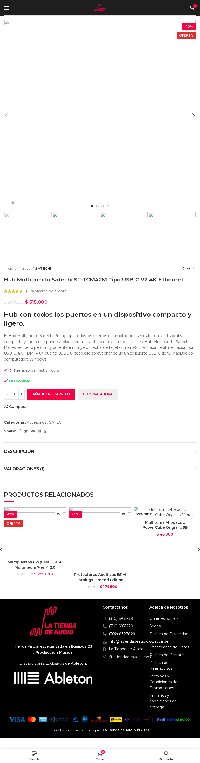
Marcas (24, 268)
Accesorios (36, 422)
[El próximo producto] (193, 268)
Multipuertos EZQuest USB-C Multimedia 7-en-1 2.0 (35, 565)
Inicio (9, 268)
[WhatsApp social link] (45, 431)
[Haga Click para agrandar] (13, 203)
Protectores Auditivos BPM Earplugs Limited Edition (100, 577)
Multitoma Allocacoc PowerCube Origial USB (165, 525)
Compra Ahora (98, 394)
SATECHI (43, 268)
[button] (59, 514)
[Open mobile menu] (6, 8)
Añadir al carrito (51, 394)
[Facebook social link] (20, 431)
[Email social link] (32, 431)
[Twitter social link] (26, 431)
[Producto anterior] (183, 268)
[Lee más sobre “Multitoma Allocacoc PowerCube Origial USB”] (188, 514)
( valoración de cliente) (47, 291)
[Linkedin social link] (39, 431)
